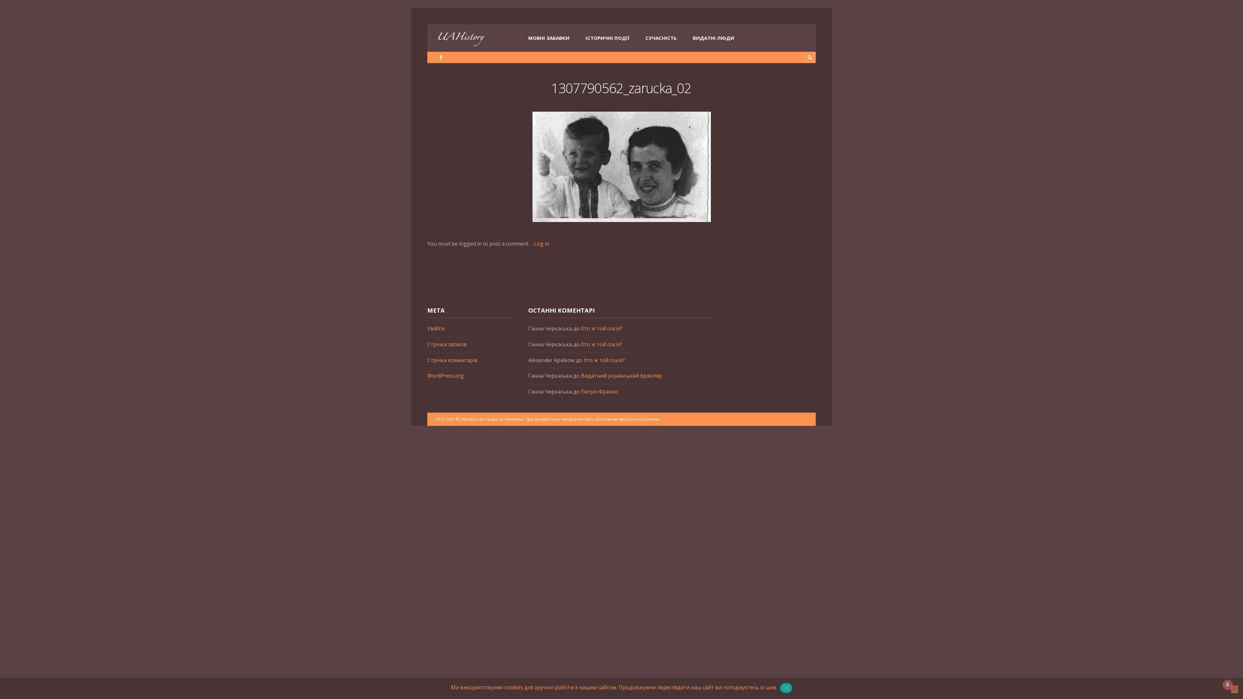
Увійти (435, 328)
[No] (1234, 689)
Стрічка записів (447, 344)
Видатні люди (713, 38)
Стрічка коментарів (452, 360)
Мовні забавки (548, 38)
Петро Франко (599, 391)
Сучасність (661, 38)
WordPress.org (445, 375)
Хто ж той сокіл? (601, 328)
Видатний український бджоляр (621, 375)
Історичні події (607, 38)
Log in (541, 243)
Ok (786, 687)
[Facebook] (441, 57)
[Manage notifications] (1228, 685)
